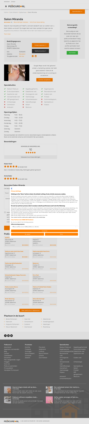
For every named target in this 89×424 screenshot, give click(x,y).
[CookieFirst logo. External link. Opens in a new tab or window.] (11, 188)
